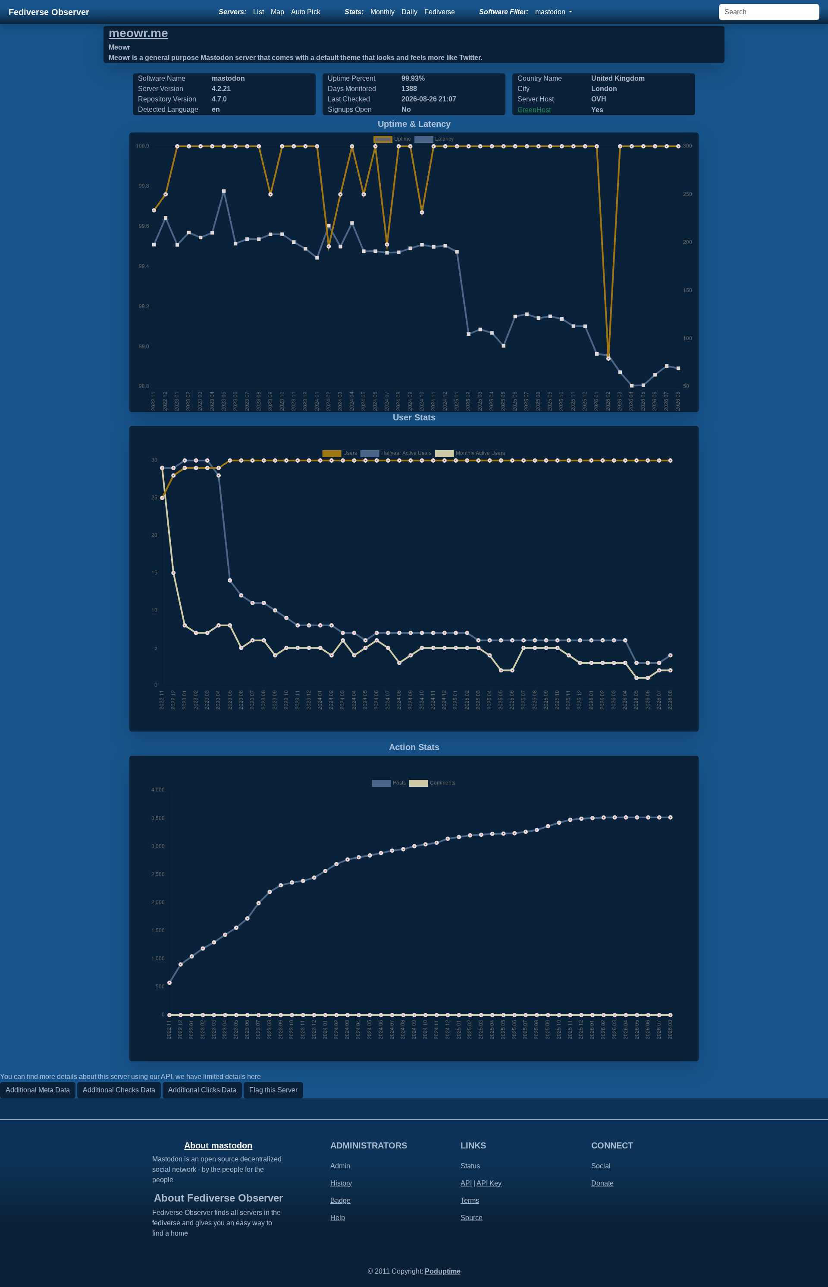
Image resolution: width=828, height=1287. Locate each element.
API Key (489, 1183)
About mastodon (218, 1145)
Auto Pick (305, 12)
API (466, 1183)
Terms (470, 1200)
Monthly (382, 12)
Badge (340, 1200)
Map (277, 12)
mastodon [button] (551, 12)
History (341, 1183)
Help (337, 1217)
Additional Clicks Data (202, 1090)
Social (601, 1166)
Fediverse (439, 12)
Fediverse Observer (49, 12)
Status (470, 1166)
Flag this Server (273, 1090)
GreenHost (534, 110)
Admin (340, 1166)
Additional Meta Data (38, 1090)
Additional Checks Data (119, 1090)
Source (472, 1217)
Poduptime (443, 1271)
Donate (602, 1183)
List (258, 12)
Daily (409, 12)
